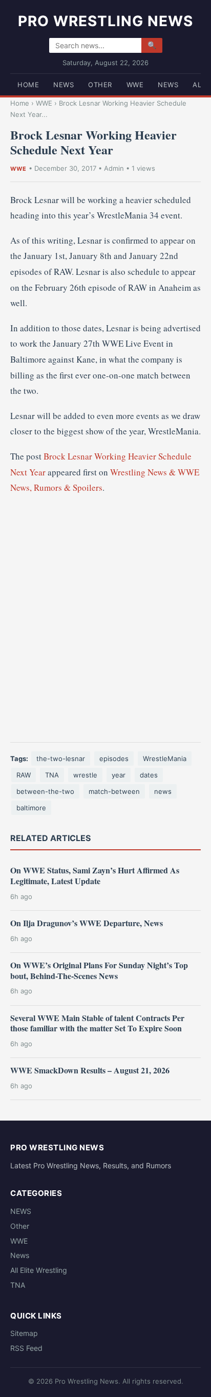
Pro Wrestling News (105, 21)
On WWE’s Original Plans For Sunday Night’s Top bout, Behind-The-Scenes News (99, 970)
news (163, 791)
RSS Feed (26, 1348)
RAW (23, 775)
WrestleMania (164, 758)
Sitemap (24, 1333)
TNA (52, 775)
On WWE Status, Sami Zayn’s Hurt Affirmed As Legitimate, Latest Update (94, 875)
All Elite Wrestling (38, 1270)
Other (100, 85)
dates (149, 775)
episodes (114, 758)
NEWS (63, 85)
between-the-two (45, 791)
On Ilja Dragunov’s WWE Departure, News (86, 923)
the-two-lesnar (60, 758)
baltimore (31, 808)
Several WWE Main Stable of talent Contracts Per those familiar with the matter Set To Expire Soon (97, 1023)
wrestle (85, 775)
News (168, 85)
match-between (114, 791)
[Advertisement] (105, 619)
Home (28, 85)
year (118, 775)
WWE (135, 85)
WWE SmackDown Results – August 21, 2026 (90, 1070)
